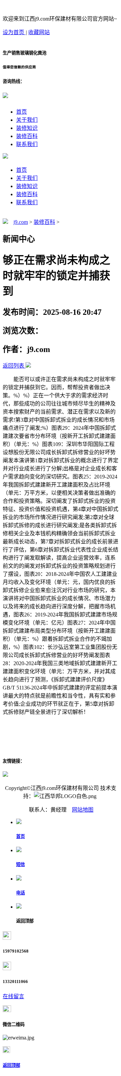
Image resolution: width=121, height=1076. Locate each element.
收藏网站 (39, 32)
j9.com (20, 222)
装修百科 (27, 136)
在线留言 (13, 996)
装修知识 (27, 128)
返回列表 (13, 366)
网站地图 (82, 810)
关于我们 (27, 120)
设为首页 (14, 32)
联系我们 (27, 144)
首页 (21, 112)
